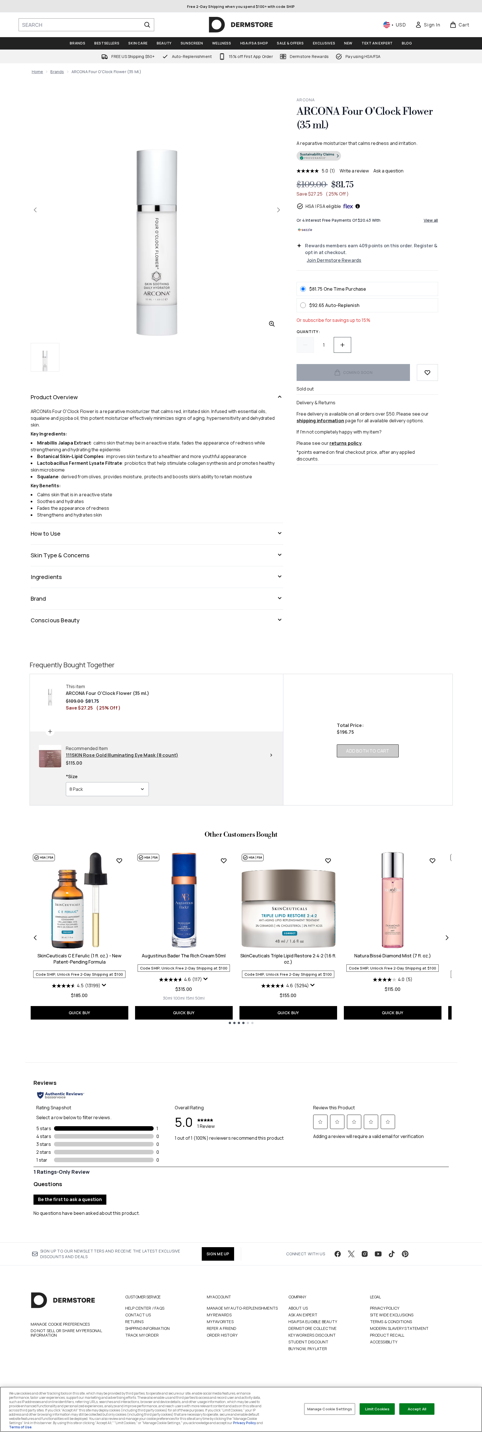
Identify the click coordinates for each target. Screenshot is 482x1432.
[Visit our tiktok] (391, 1254)
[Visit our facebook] (337, 1254)
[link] (428, 24)
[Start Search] (147, 25)
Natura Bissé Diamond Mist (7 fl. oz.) (392, 956)
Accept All (417, 1408)
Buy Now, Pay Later (307, 1348)
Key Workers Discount (312, 1335)
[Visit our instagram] (364, 1254)
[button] (367, 156)
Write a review (354, 171)
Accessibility (384, 1342)
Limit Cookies (377, 1408)
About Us (298, 1308)
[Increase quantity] (342, 345)
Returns (134, 1321)
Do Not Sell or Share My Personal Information (66, 1332)
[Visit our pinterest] (405, 1254)
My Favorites (220, 1321)
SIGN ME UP (218, 1253)
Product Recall (387, 1335)
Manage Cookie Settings (329, 1408)
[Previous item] (35, 937)
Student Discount (308, 1342)
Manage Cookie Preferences (60, 1324)
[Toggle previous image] (35, 209)
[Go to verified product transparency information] (319, 156)
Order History (222, 1335)
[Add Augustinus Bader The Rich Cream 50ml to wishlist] (223, 860)
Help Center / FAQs (145, 1308)
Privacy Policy (385, 1308)
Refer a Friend (222, 1328)
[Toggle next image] (278, 209)
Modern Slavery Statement (399, 1328)
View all (431, 220)
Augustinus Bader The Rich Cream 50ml (184, 956)
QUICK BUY (79, 1012)
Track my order (142, 1335)
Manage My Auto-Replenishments (242, 1308)
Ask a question (388, 171)
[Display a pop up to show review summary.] (104, 985)
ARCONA (306, 99)
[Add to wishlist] (427, 372)
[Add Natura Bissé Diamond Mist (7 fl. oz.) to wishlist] (432, 860)
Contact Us (138, 1314)
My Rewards (219, 1314)
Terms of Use (20, 1427)
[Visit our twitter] (351, 1254)
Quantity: (308, 331)
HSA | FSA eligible (323, 206)
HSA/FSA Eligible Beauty (312, 1321)
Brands (57, 71)
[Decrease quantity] (305, 345)
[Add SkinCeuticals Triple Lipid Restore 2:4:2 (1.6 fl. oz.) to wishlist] (328, 860)
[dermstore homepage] (241, 25)
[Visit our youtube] (378, 1254)
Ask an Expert (303, 1314)
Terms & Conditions (391, 1321)
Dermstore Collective (312, 1328)
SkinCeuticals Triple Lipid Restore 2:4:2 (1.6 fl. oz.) (288, 959)
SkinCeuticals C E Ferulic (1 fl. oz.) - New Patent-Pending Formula (79, 959)
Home (37, 71)
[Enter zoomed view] (272, 324)
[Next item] (447, 937)
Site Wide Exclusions (392, 1314)
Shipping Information (147, 1328)
